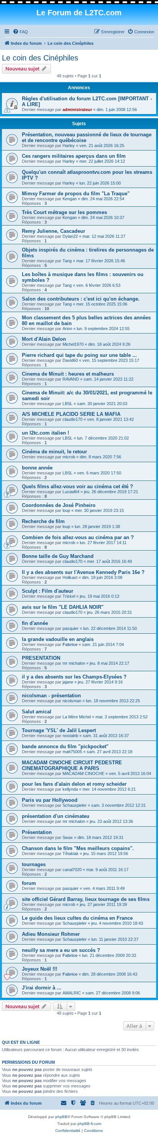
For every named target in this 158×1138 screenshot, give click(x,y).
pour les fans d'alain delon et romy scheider (74, 784)
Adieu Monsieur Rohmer (51, 934)
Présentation (37, 832)
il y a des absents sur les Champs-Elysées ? (74, 677)
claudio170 (72, 419)
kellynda (70, 789)
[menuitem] (20, 31)
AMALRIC (72, 993)
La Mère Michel (77, 717)
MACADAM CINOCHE (83, 773)
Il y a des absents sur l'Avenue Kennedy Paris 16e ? (83, 572)
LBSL (67, 403)
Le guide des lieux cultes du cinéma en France (77, 918)
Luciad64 (71, 491)
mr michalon (74, 663)
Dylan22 (70, 236)
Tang (67, 260)
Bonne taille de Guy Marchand (58, 556)
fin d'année (35, 623)
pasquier (71, 628)
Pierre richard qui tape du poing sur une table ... (79, 355)
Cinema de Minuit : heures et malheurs (68, 374)
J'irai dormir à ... (41, 988)
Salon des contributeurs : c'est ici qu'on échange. (81, 299)
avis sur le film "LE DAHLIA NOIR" (63, 607)
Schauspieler (75, 805)
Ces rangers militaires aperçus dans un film (74, 156)
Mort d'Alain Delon (44, 339)
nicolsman (72, 700)
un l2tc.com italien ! (45, 433)
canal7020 (72, 869)
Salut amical (36, 712)
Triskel (69, 596)
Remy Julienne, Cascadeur (53, 231)
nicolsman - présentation (51, 695)
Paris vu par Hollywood (49, 800)
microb (69, 457)
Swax (68, 837)
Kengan (70, 198)
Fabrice (70, 644)
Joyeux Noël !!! (39, 969)
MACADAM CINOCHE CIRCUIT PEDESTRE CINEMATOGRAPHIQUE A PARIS (72, 765)
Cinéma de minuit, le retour (54, 452)
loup (66, 510)
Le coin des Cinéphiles (40, 58)
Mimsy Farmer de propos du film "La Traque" (76, 193)
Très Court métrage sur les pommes (64, 212)
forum (29, 883)
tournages (34, 864)
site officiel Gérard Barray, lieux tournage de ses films (86, 899)
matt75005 (72, 751)
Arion (67, 328)
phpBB (61, 1117)
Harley (69, 145)
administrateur (77, 109)
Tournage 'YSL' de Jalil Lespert (59, 730)
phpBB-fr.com (89, 1124)
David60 (70, 360)
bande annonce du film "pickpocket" (65, 746)
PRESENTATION (41, 658)
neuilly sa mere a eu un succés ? (61, 950)
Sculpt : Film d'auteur (47, 591)
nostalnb (70, 735)
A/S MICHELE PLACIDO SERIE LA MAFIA (71, 414)
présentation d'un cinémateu (55, 816)
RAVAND (71, 379)
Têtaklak (71, 853)
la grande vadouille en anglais (58, 639)
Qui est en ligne (21, 1042)
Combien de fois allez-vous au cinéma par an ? (78, 537)
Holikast (70, 577)
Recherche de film (43, 521)
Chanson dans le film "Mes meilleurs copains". (78, 848)
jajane (68, 682)
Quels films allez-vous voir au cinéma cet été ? (77, 486)
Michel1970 (73, 344)
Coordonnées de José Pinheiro (58, 505)
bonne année (37, 468)
